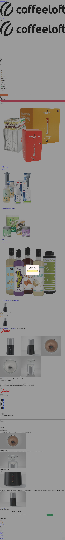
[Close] (38, 266)
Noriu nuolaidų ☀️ (32, 271)
